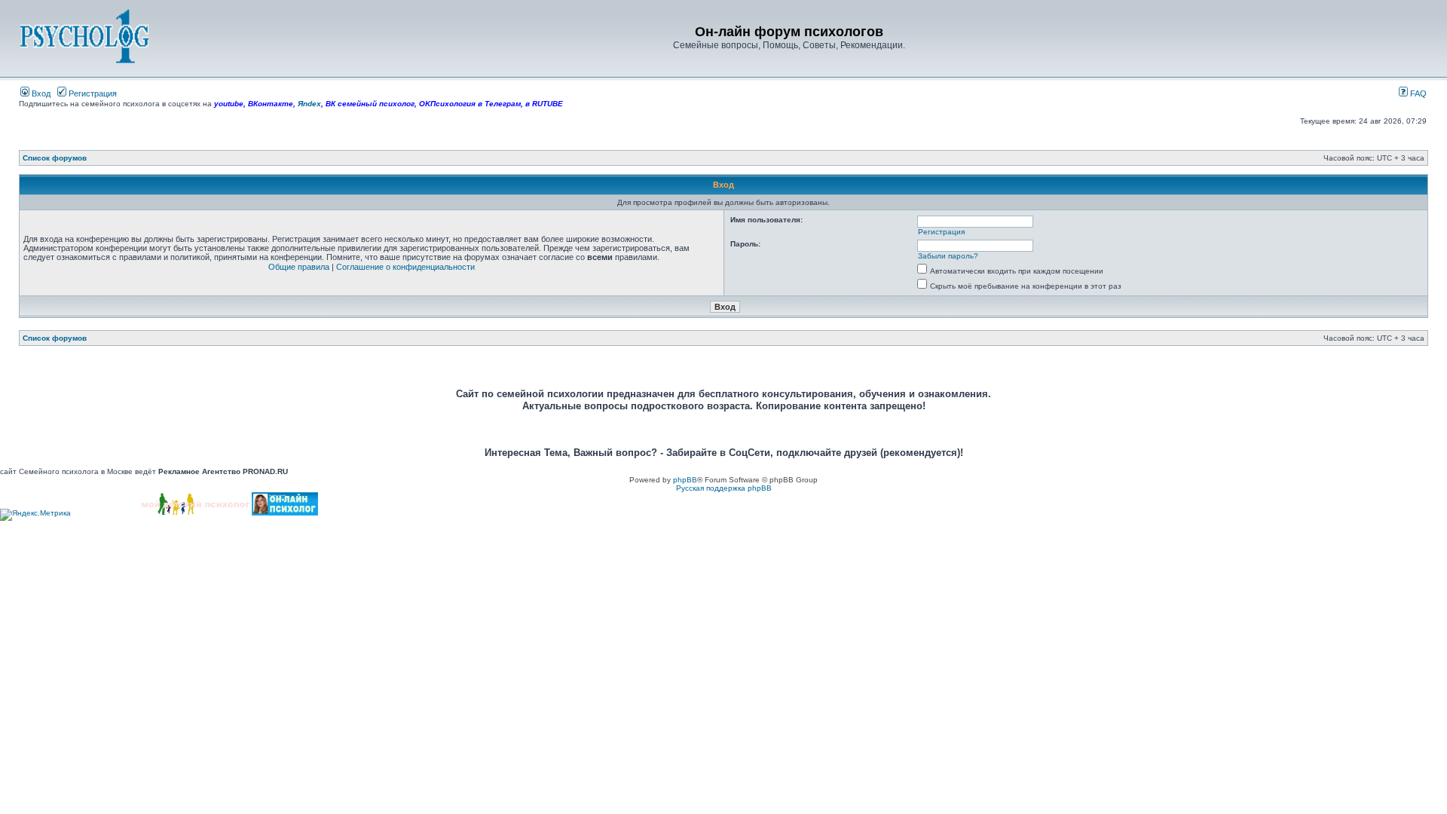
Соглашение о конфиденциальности (405, 266)
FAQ (1417, 93)
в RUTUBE (544, 103)
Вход (39, 93)
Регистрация (91, 93)
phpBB (685, 480)
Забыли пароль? (948, 256)
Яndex (309, 103)
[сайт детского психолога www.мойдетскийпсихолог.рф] (195, 513)
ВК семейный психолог (370, 103)
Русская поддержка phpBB (724, 488)
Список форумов (55, 158)
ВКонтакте (270, 103)
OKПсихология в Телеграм (470, 103)
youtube (228, 103)
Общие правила (298, 266)
